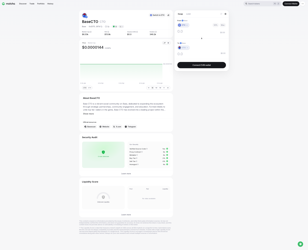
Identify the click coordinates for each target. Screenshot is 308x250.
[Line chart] (164, 42)
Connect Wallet (291, 4)
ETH (89, 88)
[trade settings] (225, 14)
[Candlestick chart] (168, 42)
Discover (23, 4)
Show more (88, 114)
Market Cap (92, 43)
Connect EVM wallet (201, 65)
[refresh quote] (221, 14)
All (168, 88)
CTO (84, 88)
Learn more (126, 174)
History (50, 4)
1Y (164, 88)
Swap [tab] (180, 14)
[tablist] (184, 14)
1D (152, 88)
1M (160, 88)
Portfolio (41, 4)
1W (156, 88)
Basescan (91, 127)
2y (108, 26)
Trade (31, 4)
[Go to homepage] (8, 3)
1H (148, 88)
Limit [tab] (188, 14)
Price (84, 43)
